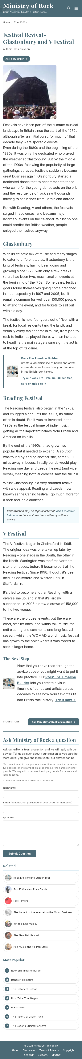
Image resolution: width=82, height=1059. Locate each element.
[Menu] (76, 9)
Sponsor (57, 1054)
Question (8, 817)
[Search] (68, 8)
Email (37, 802)
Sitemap (29, 1054)
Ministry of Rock (28, 6)
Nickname (9, 787)
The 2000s (20, 22)
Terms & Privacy (49, 1050)
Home (6, 22)
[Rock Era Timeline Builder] (8, 684)
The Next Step (16, 658)
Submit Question (19, 853)
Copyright (69, 1050)
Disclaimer (29, 1050)
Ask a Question (15, 58)
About (14, 1050)
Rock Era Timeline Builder (39, 358)
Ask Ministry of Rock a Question (52, 721)
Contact (42, 1054)
